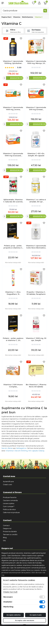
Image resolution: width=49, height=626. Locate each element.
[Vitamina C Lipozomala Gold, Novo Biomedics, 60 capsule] (36, 231)
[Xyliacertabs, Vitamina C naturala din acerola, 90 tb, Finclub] (13, 185)
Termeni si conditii (10, 534)
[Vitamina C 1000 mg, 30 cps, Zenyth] (36, 324)
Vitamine (16, 17)
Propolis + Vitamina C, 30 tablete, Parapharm (36, 293)
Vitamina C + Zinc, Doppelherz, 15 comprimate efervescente (13, 293)
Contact (6, 525)
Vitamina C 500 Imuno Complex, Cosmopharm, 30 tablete (13, 386)
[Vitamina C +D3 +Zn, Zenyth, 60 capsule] (36, 139)
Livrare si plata (8, 503)
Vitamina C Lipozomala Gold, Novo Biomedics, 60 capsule (36, 247)
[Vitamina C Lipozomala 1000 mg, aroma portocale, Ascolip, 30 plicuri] (13, 93)
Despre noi (7, 528)
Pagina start (6, 17)
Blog (5, 537)
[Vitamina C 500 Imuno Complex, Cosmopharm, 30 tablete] (13, 370)
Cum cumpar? (8, 506)
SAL (4, 540)
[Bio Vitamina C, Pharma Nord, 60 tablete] (36, 370)
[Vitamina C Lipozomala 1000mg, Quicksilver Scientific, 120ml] (13, 47)
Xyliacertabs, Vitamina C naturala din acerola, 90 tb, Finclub (13, 201)
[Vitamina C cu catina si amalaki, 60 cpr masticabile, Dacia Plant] (36, 185)
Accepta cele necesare (24, 620)
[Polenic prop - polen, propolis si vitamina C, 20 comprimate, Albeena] (13, 231)
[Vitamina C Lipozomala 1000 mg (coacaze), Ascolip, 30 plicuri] (13, 139)
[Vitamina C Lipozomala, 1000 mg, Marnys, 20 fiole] (36, 47)
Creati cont (7, 484)
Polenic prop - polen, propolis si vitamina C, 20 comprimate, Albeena (13, 247)
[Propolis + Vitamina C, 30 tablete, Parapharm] (36, 278)
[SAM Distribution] (18, 3)
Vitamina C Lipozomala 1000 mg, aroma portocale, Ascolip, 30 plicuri (13, 108)
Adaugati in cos (16, 78)
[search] (45, 10)
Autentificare (8, 481)
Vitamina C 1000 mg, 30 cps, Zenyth (36, 339)
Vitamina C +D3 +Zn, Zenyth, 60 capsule (36, 154)
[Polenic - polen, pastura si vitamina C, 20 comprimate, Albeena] (13, 324)
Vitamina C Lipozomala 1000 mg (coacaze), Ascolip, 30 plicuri (13, 154)
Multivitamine (27, 17)
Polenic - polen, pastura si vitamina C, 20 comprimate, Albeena (13, 339)
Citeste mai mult (10, 592)
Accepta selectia (13, 615)
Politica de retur (9, 509)
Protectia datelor (10, 531)
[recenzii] (36, 67)
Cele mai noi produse (11, 512)
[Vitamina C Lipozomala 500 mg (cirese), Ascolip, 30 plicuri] (36, 93)
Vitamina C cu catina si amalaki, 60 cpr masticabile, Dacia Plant (36, 201)
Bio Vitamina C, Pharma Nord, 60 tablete (36, 386)
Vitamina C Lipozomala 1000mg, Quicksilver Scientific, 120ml (13, 62)
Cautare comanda (10, 500)
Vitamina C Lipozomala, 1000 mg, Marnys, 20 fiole (36, 62)
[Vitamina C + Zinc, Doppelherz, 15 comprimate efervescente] (13, 278)
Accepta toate (35, 615)
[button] (4, 3)
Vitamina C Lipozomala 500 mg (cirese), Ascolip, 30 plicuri (36, 108)
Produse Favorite (9, 497)
